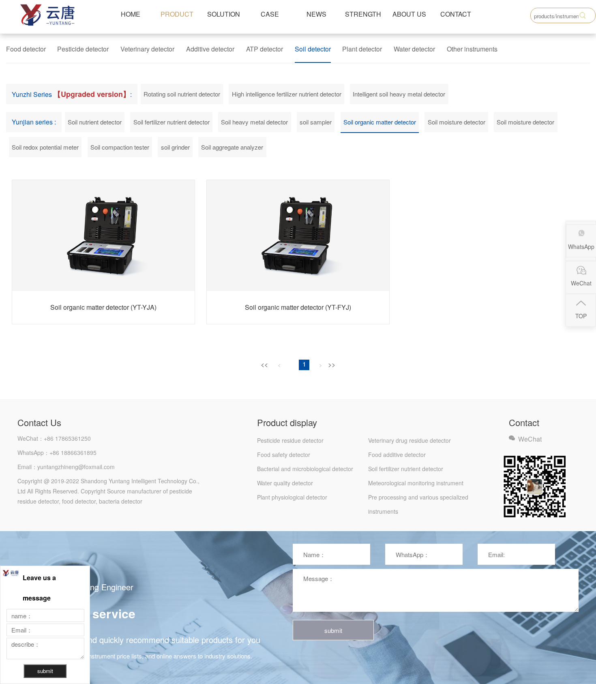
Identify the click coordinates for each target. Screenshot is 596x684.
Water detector (414, 49)
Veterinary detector (147, 49)
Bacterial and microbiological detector (305, 469)
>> (331, 364)
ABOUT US (409, 14)
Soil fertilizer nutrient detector (171, 122)
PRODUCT (177, 14)
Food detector (26, 49)
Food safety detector (283, 454)
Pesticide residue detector (290, 440)
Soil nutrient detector (95, 122)
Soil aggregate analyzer (232, 147)
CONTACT (455, 14)
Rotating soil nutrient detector (182, 94)
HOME (130, 14)
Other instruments (472, 49)
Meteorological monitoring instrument (415, 483)
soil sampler (316, 122)
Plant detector (362, 49)
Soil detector (313, 49)
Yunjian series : (34, 122)
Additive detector (210, 49)
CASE (270, 14)
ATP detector (264, 49)
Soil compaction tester (119, 147)
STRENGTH (363, 14)
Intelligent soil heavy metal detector (399, 94)
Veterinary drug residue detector (409, 440)
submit (333, 630)
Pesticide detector (83, 49)
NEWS (316, 14)
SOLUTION (223, 14)
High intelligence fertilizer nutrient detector (286, 94)
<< (264, 364)
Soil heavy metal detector (254, 122)
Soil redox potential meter (45, 147)
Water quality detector (285, 483)
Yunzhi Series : (72, 94)
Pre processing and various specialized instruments (418, 498)
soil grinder (175, 147)
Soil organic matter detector (379, 122)
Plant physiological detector (292, 497)
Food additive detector (397, 454)
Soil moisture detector (456, 122)
